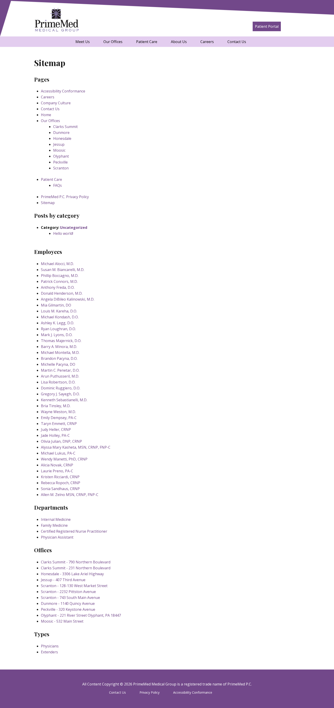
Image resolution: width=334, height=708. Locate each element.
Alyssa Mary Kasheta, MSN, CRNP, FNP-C (75, 447)
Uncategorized (73, 227)
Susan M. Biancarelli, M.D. (62, 269)
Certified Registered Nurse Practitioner (74, 531)
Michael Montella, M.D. (60, 352)
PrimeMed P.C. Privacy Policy (65, 196)
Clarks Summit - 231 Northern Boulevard (75, 567)
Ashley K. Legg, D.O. (57, 322)
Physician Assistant (57, 537)
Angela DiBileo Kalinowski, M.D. (67, 299)
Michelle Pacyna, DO (58, 364)
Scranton (61, 168)
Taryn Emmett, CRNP (59, 423)
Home (46, 114)
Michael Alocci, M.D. (57, 263)
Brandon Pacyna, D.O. (59, 358)
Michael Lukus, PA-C (58, 453)
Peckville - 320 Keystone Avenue (68, 609)
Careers (207, 41)
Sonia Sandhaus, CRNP (60, 488)
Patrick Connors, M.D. (59, 281)
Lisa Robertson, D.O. (58, 382)
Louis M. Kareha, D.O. (59, 311)
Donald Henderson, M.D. (61, 293)
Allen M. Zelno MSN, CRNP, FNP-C (69, 494)
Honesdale (62, 138)
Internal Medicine (56, 519)
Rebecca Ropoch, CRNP (60, 482)
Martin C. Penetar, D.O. (60, 370)
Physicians (50, 646)
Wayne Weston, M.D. (58, 411)
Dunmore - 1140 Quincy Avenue (68, 603)
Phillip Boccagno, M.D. (59, 275)
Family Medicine (54, 525)
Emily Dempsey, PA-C (59, 417)
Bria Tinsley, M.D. (55, 405)
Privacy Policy (150, 692)
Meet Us (82, 41)
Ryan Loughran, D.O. (58, 328)
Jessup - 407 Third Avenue (63, 579)
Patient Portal (267, 26)
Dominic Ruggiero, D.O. (60, 388)
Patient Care (146, 41)
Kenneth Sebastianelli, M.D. (64, 399)
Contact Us (236, 41)
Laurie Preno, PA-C (57, 470)
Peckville (60, 162)
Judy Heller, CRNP (56, 429)
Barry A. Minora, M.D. (59, 346)
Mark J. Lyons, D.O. (56, 334)
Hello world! (63, 233)
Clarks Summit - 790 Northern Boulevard (75, 562)
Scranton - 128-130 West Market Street (74, 585)
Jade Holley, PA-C (55, 435)
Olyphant (61, 156)
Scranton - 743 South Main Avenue (70, 597)
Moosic (59, 150)
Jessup (59, 144)
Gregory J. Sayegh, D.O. (60, 393)
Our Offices (112, 41)
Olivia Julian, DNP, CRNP (61, 441)
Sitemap (48, 202)
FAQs (57, 185)
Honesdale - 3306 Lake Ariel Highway (72, 573)
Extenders (49, 651)
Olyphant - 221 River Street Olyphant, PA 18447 (81, 615)
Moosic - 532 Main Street (62, 621)
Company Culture (56, 102)
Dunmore (61, 132)
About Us (179, 41)
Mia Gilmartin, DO (56, 305)
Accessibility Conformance (63, 91)
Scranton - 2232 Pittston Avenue (68, 591)
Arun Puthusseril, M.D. (60, 376)
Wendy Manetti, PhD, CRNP (64, 459)
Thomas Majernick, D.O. (61, 340)
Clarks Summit (65, 126)
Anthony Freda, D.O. (58, 287)
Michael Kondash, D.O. (60, 316)
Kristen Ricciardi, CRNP (60, 476)
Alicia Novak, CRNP (57, 465)
